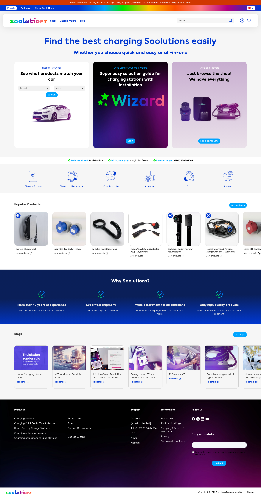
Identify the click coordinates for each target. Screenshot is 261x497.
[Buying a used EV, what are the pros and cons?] (145, 368)
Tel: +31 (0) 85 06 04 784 (144, 428)
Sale (70, 423)
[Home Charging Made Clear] (31, 368)
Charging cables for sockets (30, 433)
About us (136, 442)
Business (25, 8)
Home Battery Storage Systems (31, 428)
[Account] (242, 20)
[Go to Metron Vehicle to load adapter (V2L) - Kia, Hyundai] (145, 236)
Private (11, 8)
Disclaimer (167, 418)
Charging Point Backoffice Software (34, 423)
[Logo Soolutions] (28, 20)
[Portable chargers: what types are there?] (221, 368)
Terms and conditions (173, 441)
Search (52, 94)
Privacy (165, 436)
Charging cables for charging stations (35, 438)
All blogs (240, 334)
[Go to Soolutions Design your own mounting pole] (184, 236)
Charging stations (24, 418)
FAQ (133, 433)
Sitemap (251, 492)
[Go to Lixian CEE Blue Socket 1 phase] (69, 236)
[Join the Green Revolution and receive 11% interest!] (107, 368)
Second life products (79, 428)
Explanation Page (171, 423)
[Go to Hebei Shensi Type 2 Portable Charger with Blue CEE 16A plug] (222, 236)
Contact (135, 418)
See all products (209, 140)
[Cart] (249, 20)
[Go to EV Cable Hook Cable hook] (107, 236)
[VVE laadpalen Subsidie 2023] (69, 368)
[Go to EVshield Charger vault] (31, 236)
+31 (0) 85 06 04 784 (183, 160)
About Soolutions (44, 8)
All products (238, 205)
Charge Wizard (76, 436)
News (134, 438)
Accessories (74, 418)
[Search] (230, 20)
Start (130, 140)
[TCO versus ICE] (183, 368)
